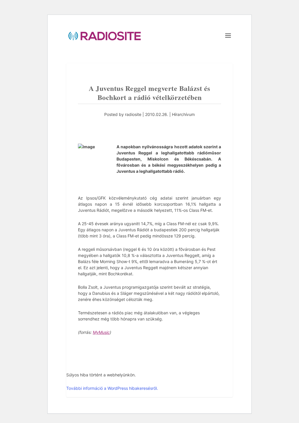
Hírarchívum (183, 114)
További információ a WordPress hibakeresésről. (112, 388)
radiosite (133, 114)
